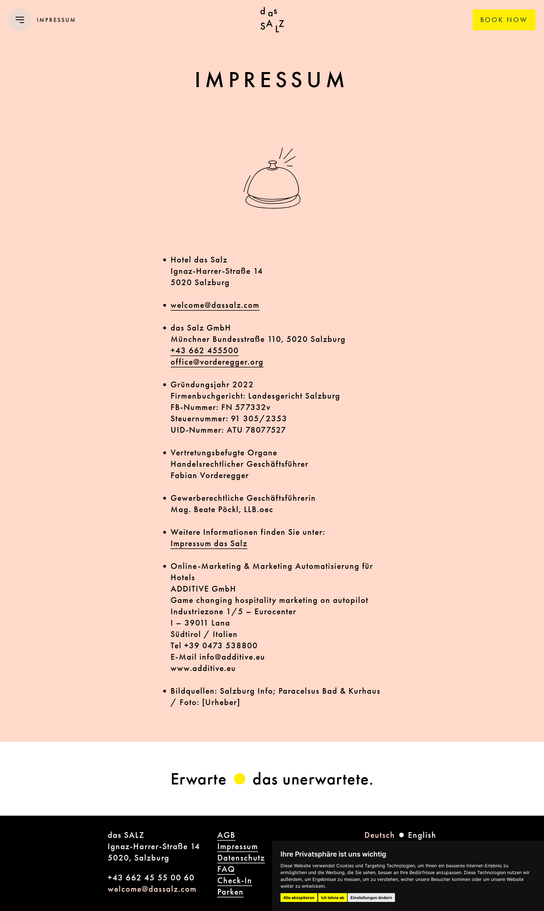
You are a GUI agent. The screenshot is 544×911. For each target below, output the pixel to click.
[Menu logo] (272, 19)
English (422, 835)
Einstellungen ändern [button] (371, 897)
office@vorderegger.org (217, 361)
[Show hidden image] (239, 778)
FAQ (226, 869)
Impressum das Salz (209, 543)
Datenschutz (241, 857)
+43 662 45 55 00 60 (151, 877)
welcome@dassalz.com (215, 305)
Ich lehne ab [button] (332, 897)
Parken (230, 891)
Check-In (234, 880)
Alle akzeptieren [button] (298, 897)
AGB (226, 835)
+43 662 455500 (205, 350)
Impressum (237, 846)
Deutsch (379, 835)
